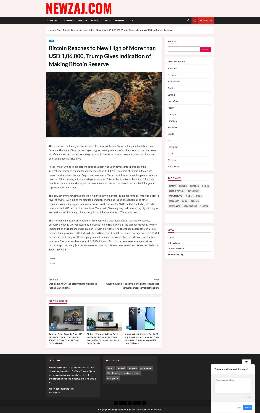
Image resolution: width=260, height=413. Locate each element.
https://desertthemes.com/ (61, 389)
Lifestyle (172, 114)
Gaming (95, 20)
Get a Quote (54, 392)
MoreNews (142, 409)
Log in (171, 237)
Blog (59, 30)
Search (172, 41)
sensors (195, 201)
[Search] (188, 20)
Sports (171, 134)
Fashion (171, 88)
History (171, 108)
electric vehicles (177, 191)
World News (173, 166)
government (193, 191)
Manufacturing (175, 196)
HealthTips (173, 101)
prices (199, 196)
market (189, 196)
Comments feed (176, 248)
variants (204, 206)
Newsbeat (172, 127)
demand (183, 186)
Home (51, 30)
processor (174, 201)
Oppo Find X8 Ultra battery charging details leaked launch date (73, 283)
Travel (107, 20)
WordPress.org (175, 254)
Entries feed (174, 243)
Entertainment (174, 82)
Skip (239, 407)
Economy (69, 20)
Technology (53, 20)
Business (172, 68)
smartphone (174, 206)
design (205, 186)
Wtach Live (206, 20)
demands (194, 186)
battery (172, 186)
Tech (130, 20)
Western (82, 20)
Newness (119, 20)
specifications (190, 206)
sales (184, 201)
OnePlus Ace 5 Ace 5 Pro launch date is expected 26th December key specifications (133, 283)
